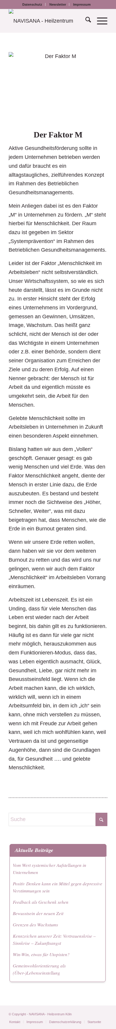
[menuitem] (32, 4)
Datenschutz (32, 4)
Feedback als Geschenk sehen (40, 902)
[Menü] (99, 21)
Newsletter (57, 4)
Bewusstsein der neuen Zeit (38, 913)
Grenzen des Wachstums (35, 925)
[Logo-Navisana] (48, 21)
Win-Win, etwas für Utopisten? (41, 954)
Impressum (82, 4)
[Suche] (85, 21)
